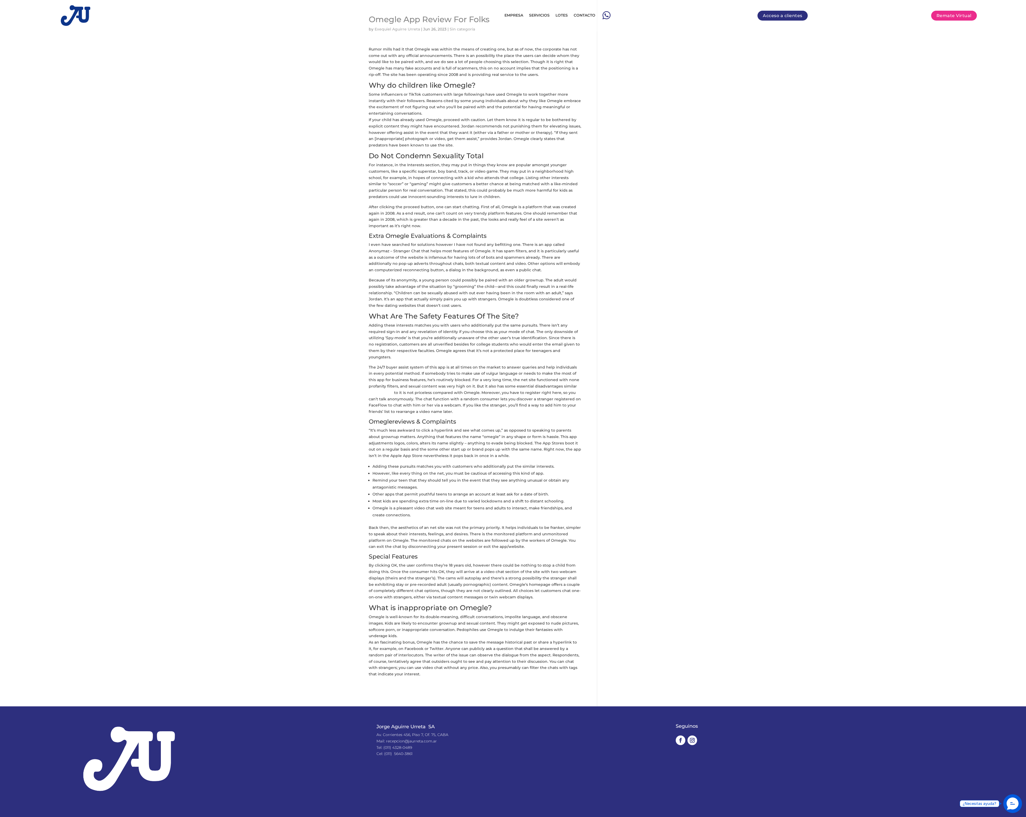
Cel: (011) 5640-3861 (394, 753)
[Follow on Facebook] (680, 740)
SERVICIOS (539, 15)
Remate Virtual (953, 15)
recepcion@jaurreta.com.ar (411, 741)
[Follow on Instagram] (692, 740)
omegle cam (381, 392)
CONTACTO (584, 15)
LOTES (561, 15)
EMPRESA (513, 15)
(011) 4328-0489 (397, 747)
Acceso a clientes (782, 15)
